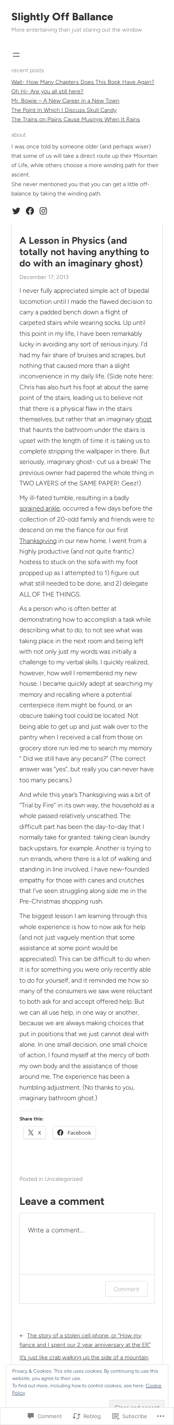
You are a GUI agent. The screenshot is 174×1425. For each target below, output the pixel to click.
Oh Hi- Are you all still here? (47, 91)
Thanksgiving (38, 541)
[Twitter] (16, 211)
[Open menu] (16, 55)
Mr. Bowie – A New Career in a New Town (65, 100)
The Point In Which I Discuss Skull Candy (64, 110)
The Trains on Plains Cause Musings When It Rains (75, 119)
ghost (144, 419)
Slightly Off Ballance (62, 16)
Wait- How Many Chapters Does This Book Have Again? (82, 82)
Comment (126, 1289)
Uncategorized (64, 1179)
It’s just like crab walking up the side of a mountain (84, 1357)
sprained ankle (39, 508)
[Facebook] (30, 211)
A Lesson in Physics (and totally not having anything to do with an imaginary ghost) (84, 252)
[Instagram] (43, 211)
